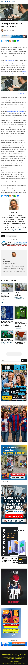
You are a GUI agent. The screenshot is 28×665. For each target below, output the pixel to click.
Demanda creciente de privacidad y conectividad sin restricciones (7, 287)
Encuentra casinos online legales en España (7, 334)
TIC (23, 298)
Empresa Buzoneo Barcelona (8, 657)
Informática (3, 299)
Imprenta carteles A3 (22, 654)
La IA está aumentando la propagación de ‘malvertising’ (21, 287)
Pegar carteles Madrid (8, 655)
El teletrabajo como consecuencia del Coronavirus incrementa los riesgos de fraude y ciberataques (21, 312)
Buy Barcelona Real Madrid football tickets (9, 654)
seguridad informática (11, 236)
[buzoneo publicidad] (14, 37)
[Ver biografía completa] (22, 230)
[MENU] (2, 2)
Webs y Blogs (3, 343)
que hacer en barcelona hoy (20, 657)
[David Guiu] (14, 256)
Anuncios (16, 297)
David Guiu (6, 30)
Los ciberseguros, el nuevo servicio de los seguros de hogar (21, 336)
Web (10, 342)
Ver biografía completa (15, 230)
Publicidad (20, 297)
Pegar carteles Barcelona (19, 655)
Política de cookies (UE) (14, 661)
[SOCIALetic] (11, 2)
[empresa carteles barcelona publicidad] (11, 637)
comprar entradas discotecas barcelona (14, 658)
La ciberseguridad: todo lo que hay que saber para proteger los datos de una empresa (7, 313)
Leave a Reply (14, 354)
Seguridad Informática (7, 19)
